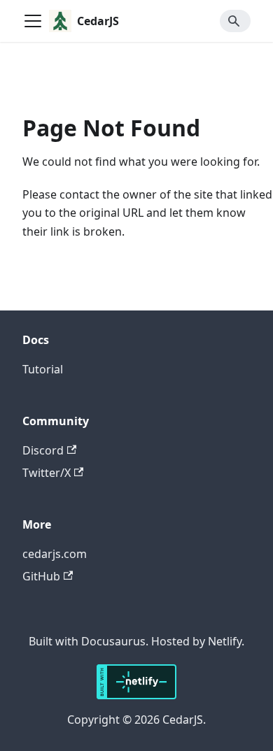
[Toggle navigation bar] (32, 20)
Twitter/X (46, 472)
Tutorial (42, 369)
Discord (43, 450)
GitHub (41, 576)
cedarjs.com (54, 554)
